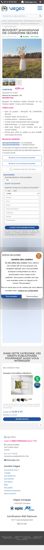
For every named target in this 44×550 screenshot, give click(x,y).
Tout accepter (11, 296)
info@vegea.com (31, 2)
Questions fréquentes (12, 491)
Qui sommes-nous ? (11, 470)
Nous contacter (10, 494)
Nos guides (8, 488)
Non (15, 191)
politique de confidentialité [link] (28, 291)
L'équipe (7, 473)
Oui (9, 191)
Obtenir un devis (22, 419)
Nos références (10, 476)
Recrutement (9, 479)
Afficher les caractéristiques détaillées (22, 158)
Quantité (8, 177)
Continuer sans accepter (11, 255)
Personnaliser (32, 296)
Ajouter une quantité (12, 183)
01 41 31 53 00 (11, 454)
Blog (6, 485)
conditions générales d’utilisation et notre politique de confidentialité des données (22, 234)
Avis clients (8, 482)
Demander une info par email (24, 169)
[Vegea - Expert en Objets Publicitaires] (12, 11)
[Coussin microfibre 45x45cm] (22, 386)
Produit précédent (10, 26)
